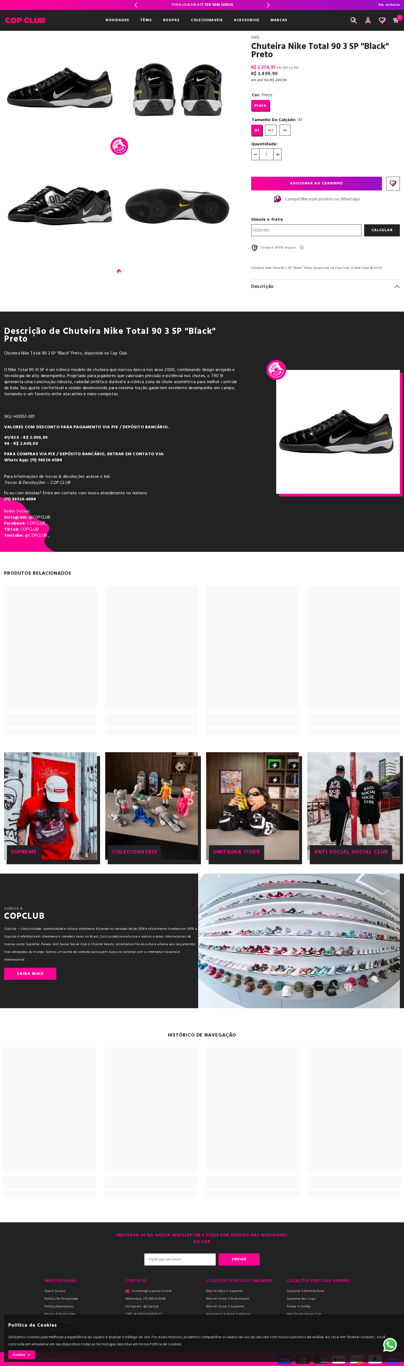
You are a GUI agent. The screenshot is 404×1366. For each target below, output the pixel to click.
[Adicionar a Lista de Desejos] (393, 183)
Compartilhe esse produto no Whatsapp (322, 199)
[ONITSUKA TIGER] (252, 806)
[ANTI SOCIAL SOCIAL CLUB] (353, 806)
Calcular (382, 230)
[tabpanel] (61, 146)
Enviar (239, 1259)
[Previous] (135, 5)
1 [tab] (119, 271)
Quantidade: (264, 144)
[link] (50, 723)
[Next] (268, 5)
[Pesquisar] (353, 20)
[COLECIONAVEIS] (151, 806)
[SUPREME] (50, 806)
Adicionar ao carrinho (316, 183)
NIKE (255, 37)
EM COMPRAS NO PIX (202, 5)
